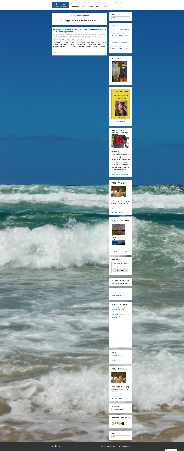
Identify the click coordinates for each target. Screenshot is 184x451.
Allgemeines (75, 6)
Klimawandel (114, 3)
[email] (59, 446)
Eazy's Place (114, 208)
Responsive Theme (127, 446)
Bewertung (97, 36)
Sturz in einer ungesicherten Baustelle (76, 39)
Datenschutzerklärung (116, 283)
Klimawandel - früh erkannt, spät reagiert (119, 307)
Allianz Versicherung (83, 36)
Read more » (56, 52)
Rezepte (91, 6)
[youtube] (56, 446)
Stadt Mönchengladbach (59, 39)
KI (120, 3)
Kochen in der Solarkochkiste (117, 309)
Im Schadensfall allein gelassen (71, 37)
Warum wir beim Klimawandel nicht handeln (120, 314)
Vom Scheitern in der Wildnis (122, 251)
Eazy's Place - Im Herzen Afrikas (118, 394)
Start (73, 3)
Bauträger (91, 36)
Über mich (98, 6)
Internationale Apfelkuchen (116, 355)
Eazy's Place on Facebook (117, 212)
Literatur (99, 3)
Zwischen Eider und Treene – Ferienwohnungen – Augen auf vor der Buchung (119, 48)
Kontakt (106, 6)
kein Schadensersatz (85, 37)
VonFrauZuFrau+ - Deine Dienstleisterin (119, 174)
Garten (79, 3)
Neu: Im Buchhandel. (120, 121)
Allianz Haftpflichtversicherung (69, 36)
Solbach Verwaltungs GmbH (98, 37)
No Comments (102, 34)
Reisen (86, 3)
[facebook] (53, 446)
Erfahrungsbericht (58, 37)
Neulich (84, 6)
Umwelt (106, 3)
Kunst (92, 3)
